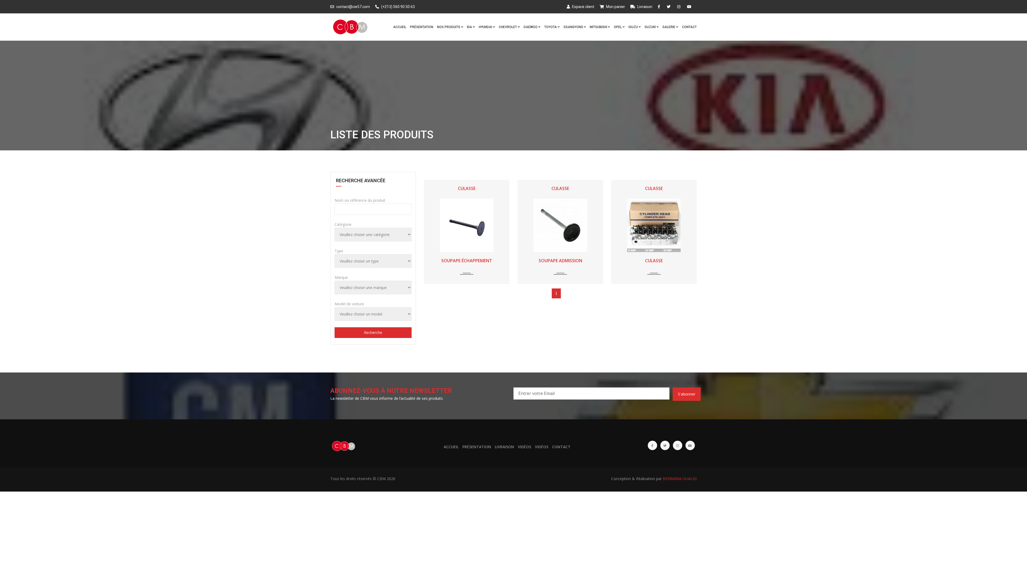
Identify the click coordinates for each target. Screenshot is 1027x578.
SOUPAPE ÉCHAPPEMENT (466, 261)
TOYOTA (551, 27)
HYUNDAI (486, 27)
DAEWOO (531, 27)
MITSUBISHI (599, 27)
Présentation (421, 27)
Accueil (399, 27)
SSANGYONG (574, 27)
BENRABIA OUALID (680, 478)
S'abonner (686, 394)
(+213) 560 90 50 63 (397, 7)
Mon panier (615, 7)
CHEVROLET (508, 27)
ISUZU (634, 27)
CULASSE (467, 188)
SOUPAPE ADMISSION (560, 261)
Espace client (582, 7)
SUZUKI (651, 27)
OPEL (618, 27)
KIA (470, 27)
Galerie (669, 27)
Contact (689, 27)
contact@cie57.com (352, 7)
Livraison (644, 7)
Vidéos (524, 446)
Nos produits (449, 27)
